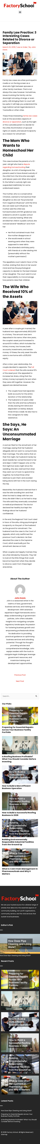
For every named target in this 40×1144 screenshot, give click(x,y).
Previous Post (20, 675)
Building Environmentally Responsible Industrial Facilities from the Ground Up (18, 842)
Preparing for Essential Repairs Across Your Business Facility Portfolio (17, 730)
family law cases (30, 116)
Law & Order (22, 47)
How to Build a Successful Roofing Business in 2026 (19, 813)
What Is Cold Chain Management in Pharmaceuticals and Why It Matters (20, 871)
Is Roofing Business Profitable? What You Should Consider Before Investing (19, 759)
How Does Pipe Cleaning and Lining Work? (15, 955)
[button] (20, 12)
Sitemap (4, 1134)
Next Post (20, 681)
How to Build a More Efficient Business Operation (16, 787)
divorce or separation (12, 122)
